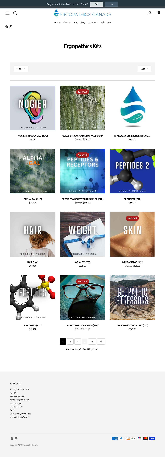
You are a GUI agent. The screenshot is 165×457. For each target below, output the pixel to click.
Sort (143, 68)
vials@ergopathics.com (19, 399)
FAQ (76, 22)
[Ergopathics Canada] (82, 13)
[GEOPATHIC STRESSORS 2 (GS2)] (132, 297)
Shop (65, 22)
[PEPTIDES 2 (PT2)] (132, 171)
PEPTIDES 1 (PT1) (32, 325)
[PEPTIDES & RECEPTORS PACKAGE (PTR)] (82, 171)
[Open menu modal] (7, 13)
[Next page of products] (101, 341)
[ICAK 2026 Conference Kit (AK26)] (132, 108)
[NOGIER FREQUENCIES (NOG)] (32, 108)
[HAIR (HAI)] (32, 234)
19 (92, 341)
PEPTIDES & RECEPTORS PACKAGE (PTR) (82, 198)
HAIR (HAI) (32, 262)
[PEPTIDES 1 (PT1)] (32, 297)
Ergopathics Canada (30, 445)
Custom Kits (93, 22)
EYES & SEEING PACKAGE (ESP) (82, 325)
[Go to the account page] (149, 13)
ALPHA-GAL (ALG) (33, 198)
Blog (82, 22)
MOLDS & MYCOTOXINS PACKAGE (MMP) (82, 135)
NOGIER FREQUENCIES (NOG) (33, 135)
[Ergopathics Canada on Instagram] (10, 27)
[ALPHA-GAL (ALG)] (32, 171)
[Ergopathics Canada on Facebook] (6, 27)
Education (106, 22)
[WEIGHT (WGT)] (82, 234)
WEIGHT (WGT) (82, 262)
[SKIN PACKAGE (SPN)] (132, 234)
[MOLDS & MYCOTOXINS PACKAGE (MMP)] (82, 108)
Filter (19, 68)
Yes (96, 4)
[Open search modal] (15, 13)
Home (57, 22)
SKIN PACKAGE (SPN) (132, 262)
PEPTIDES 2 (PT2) (132, 198)
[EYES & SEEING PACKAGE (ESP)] (82, 297)
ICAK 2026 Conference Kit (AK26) (132, 135)
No (111, 4)
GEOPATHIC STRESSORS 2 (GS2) (132, 325)
